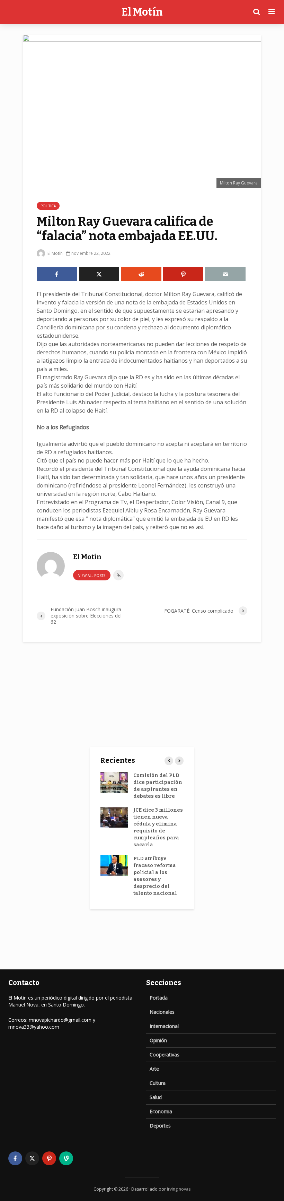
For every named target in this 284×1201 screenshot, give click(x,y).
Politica (48, 206)
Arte (154, 1068)
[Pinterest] (49, 1158)
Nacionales (162, 1012)
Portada (159, 997)
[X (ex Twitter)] (32, 1158)
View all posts (91, 575)
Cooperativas (164, 1054)
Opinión (158, 1040)
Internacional (164, 1026)
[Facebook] (15, 1158)
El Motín (142, 12)
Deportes (160, 1125)
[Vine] (66, 1158)
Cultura (158, 1083)
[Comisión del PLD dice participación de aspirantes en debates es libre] (114, 782)
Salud (156, 1097)
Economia (161, 1111)
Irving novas (178, 1189)
